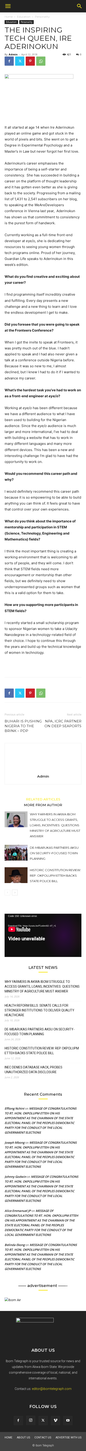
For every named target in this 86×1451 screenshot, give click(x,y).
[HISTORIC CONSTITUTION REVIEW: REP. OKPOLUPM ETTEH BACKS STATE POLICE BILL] (16, 875)
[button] (7, 6)
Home (9, 16)
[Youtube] (67, 1420)
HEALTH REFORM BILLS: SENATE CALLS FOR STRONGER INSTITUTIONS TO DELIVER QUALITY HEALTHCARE (39, 1010)
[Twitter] (19, 61)
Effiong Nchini (14, 1108)
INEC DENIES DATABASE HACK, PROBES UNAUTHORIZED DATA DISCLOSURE (33, 1069)
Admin (13, 54)
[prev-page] (7, 892)
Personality (42, 16)
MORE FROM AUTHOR (43, 805)
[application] (43, 935)
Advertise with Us (68, 1437)
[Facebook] (9, 61)
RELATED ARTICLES (43, 799)
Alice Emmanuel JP (18, 1211)
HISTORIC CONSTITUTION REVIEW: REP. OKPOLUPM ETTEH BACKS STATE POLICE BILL (55, 875)
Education (24, 16)
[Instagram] (30, 1420)
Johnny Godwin (15, 1177)
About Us (23, 1437)
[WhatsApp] (40, 61)
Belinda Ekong (15, 1245)
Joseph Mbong (15, 1142)
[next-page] (15, 892)
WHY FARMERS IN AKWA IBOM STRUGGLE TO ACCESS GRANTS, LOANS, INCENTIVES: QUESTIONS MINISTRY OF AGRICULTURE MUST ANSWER (55, 825)
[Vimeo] (55, 1420)
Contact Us (42, 1437)
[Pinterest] (30, 61)
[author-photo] (43, 770)
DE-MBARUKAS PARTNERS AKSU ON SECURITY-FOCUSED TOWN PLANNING (54, 853)
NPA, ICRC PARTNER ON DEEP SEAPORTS (62, 723)
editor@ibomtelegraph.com (52, 1389)
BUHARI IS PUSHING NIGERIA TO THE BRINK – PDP (23, 726)
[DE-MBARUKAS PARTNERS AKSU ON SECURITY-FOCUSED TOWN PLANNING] (16, 853)
